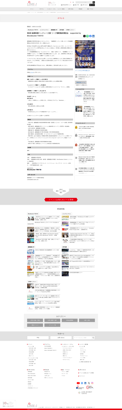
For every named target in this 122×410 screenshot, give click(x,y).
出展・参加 (87, 320)
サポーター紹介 (31, 379)
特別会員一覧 (46, 371)
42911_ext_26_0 (79, 41)
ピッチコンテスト (44, 29)
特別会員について (47, 373)
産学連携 (62, 29)
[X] (89, 383)
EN (73, 2)
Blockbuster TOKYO (33, 29)
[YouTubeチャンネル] (78, 383)
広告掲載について (62, 407)
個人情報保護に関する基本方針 (81, 407)
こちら (31, 72)
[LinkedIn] (85, 383)
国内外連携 (30, 377)
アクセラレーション (84, 355)
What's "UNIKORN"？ (48, 348)
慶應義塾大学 (54, 29)
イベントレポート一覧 (33, 358)
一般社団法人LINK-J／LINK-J (33, 3)
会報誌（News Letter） (67, 350)
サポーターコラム (66, 359)
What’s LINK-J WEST (32, 375)
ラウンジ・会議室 (65, 371)
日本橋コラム (65, 351)
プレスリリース (83, 350)
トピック (81, 348)
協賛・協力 (82, 359)
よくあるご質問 (41, 407)
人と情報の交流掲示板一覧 (85, 361)
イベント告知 (82, 357)
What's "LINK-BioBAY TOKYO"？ (50, 350)
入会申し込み (46, 375)
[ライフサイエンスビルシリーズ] (80, 387)
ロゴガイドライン (55, 407)
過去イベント (35, 325)
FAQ (38, 337)
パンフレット (30, 385)
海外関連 (81, 353)
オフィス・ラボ (65, 373)
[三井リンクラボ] (90, 387)
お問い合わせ (61, 337)
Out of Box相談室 (47, 346)
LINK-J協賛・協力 (52, 320)
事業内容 (29, 381)
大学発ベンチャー (70, 29)
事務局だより (65, 353)
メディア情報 (82, 351)
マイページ (82, 376)
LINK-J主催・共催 (35, 320)
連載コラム (65, 355)
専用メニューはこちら (48, 377)
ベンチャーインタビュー (67, 357)
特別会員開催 (69, 320)
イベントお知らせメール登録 (86, 372)
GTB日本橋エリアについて (33, 387)
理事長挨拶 (30, 371)
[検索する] (94, 2)
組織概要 (29, 383)
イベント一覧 (33, 12)
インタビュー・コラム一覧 (68, 346)
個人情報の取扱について (91, 407)
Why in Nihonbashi (31, 373)
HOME (29, 12)
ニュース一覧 (82, 346)
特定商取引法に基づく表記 (70, 407)
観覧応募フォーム (81, 82)
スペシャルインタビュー (67, 348)
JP (70, 2)
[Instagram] (92, 383)
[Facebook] (82, 383)
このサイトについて (48, 407)
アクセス (63, 375)
